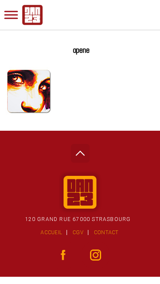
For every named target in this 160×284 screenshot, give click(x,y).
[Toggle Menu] (11, 15)
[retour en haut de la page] (80, 151)
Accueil (51, 232)
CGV (78, 232)
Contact (106, 232)
